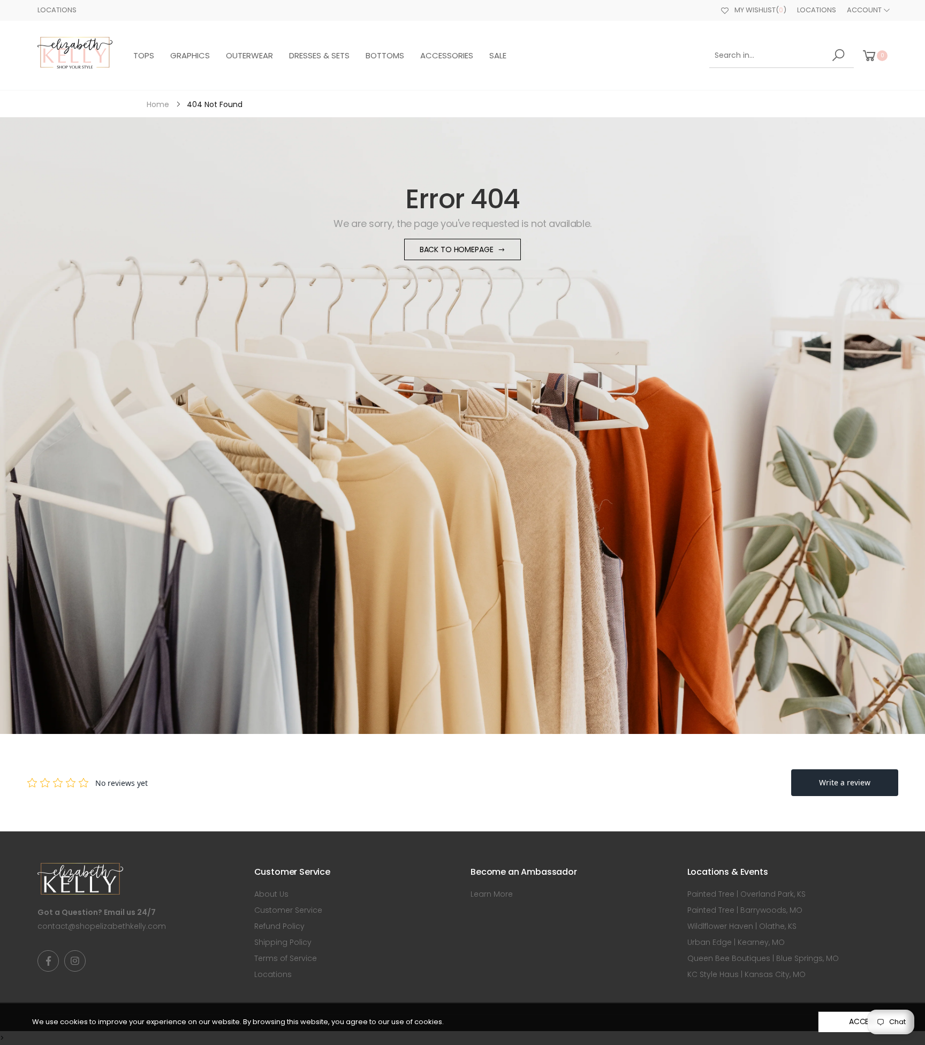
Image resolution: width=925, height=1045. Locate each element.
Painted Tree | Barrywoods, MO (744, 910)
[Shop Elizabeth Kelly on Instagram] (75, 961)
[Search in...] (840, 55)
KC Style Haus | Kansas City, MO (746, 974)
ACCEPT (863, 1021)
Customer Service (288, 910)
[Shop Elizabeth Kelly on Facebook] (48, 961)
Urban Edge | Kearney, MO (736, 942)
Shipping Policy (283, 942)
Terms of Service (285, 958)
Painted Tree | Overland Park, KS (746, 894)
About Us (271, 894)
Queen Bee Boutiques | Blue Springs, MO (763, 958)
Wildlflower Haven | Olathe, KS (742, 926)
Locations (57, 10)
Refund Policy (279, 926)
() (760, 10)
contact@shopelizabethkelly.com (101, 926)
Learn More (492, 894)
